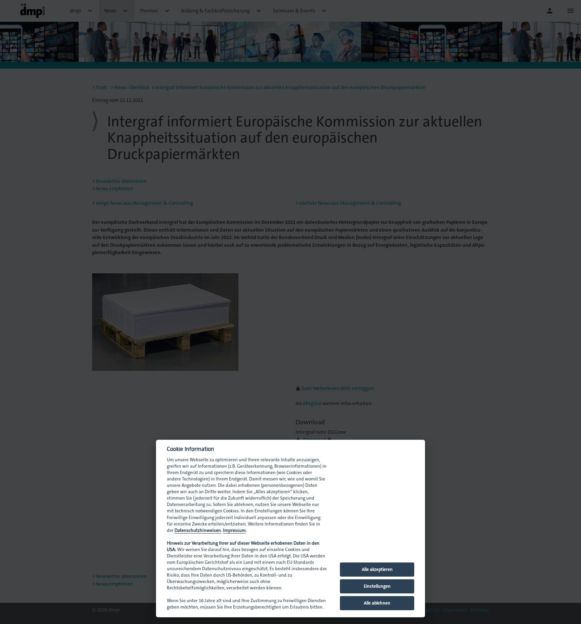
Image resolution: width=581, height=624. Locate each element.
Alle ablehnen (377, 603)
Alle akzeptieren (377, 569)
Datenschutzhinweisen (198, 530)
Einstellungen (377, 586)
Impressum (234, 530)
